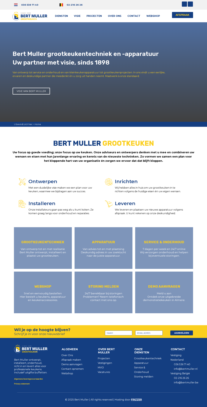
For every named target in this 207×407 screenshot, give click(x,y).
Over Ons (114, 16)
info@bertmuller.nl (186, 368)
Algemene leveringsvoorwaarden (28, 379)
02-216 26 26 (75, 4)
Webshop (153, 16)
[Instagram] (184, 4)
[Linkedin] (190, 4)
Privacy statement (22, 384)
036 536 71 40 (29, 4)
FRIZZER (136, 399)
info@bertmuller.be (186, 382)
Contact (133, 16)
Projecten (94, 16)
